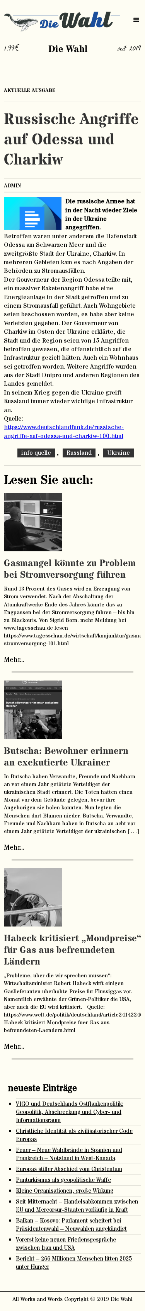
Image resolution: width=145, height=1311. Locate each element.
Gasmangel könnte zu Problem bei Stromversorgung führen (70, 569)
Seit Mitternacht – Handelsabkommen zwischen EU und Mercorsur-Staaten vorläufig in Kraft (77, 1206)
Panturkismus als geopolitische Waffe (63, 1180)
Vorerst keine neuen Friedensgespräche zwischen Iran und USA (66, 1244)
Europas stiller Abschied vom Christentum (69, 1169)
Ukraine (118, 453)
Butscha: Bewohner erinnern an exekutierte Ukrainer (66, 757)
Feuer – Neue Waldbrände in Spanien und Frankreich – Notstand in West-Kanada (69, 1154)
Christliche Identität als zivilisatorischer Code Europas (74, 1135)
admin (12, 185)
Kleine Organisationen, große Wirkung (64, 1191)
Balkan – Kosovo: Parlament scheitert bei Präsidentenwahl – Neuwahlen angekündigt (71, 1225)
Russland (79, 453)
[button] (136, 20)
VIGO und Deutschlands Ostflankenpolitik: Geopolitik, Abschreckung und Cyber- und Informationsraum (69, 1112)
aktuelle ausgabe (30, 90)
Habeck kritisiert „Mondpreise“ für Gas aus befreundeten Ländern (72, 950)
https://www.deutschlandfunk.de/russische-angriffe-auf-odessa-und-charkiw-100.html (64, 431)
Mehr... (14, 660)
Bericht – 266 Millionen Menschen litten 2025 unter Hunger (74, 1263)
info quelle (36, 453)
